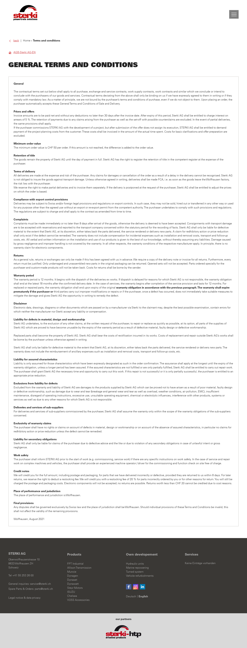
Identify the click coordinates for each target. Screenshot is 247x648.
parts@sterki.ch (44, 589)
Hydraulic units (135, 563)
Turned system (134, 571)
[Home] (25, 13)
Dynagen (72, 575)
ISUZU (71, 592)
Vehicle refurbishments (140, 575)
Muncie (71, 571)
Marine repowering (137, 567)
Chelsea (72, 596)
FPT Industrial (75, 563)
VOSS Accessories (78, 600)
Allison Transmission (79, 567)
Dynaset (72, 580)
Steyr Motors (75, 588)
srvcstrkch (40, 584)
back (16, 40)
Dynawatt (73, 584)
